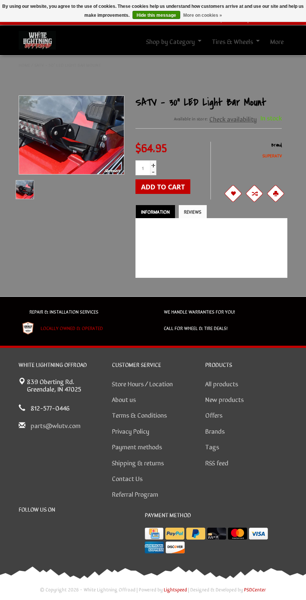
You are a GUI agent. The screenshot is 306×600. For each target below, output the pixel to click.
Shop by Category (170, 41)
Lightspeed (175, 589)
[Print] (275, 193)
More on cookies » (202, 15)
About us (124, 399)
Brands (215, 431)
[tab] (155, 212)
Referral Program (135, 494)
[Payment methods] (154, 534)
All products (221, 383)
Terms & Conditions (139, 415)
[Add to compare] (254, 193)
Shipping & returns (138, 462)
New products (224, 399)
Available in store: (191, 118)
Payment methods (137, 446)
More (277, 41)
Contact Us (127, 478)
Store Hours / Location (142, 383)
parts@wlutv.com (56, 425)
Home (24, 65)
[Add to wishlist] (233, 193)
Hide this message (156, 15)
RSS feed (216, 462)
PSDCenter (255, 589)
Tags (212, 446)
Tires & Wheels (232, 41)
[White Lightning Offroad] (37, 39)
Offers (213, 415)
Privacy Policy (130, 431)
